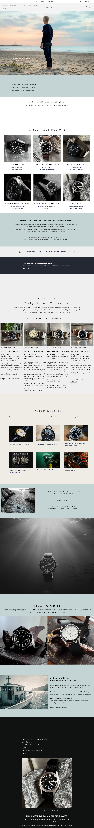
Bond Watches (70, 470)
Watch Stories (47, 410)
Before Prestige (15, 472)
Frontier (39, 472)
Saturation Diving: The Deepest (47, 470)
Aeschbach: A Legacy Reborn (47, 444)
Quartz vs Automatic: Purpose (20, 470)
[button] (6, 5)
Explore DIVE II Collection (58, 707)
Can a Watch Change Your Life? (20, 444)
